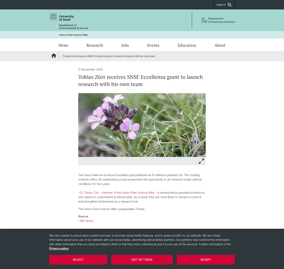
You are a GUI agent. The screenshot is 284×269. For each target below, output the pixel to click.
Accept (206, 259)
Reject (78, 259)
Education (187, 45)
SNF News (86, 220)
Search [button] (221, 4)
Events (153, 45)
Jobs (125, 45)
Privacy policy (59, 248)
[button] (201, 161)
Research (95, 45)
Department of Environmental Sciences (73, 27)
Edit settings (142, 259)
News (63, 45)
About (219, 45)
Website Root (54, 55)
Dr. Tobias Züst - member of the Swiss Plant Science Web (117, 192)
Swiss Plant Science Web (73, 34)
